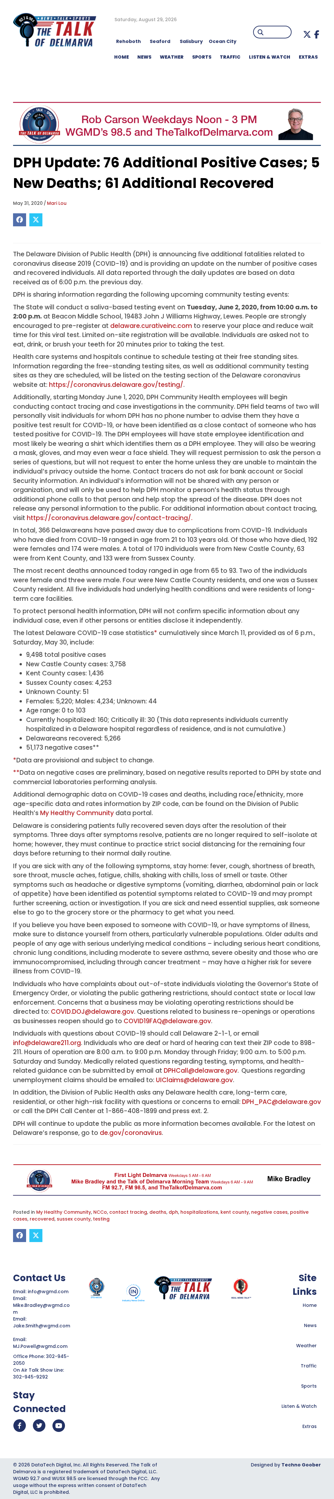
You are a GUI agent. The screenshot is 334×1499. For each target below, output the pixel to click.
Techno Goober (301, 1465)
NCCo (100, 1212)
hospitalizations (199, 1212)
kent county (234, 1212)
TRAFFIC (230, 57)
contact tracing (128, 1212)
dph (173, 1212)
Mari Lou (57, 203)
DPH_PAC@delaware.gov (281, 1101)
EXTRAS (308, 57)
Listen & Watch (299, 1406)
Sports (201, 57)
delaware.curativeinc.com (151, 325)
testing (101, 1219)
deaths (157, 1212)
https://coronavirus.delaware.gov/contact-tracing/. (109, 518)
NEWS (144, 57)
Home (310, 1305)
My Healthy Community (77, 813)
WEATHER (172, 57)
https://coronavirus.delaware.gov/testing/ (116, 384)
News (310, 1325)
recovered (42, 1219)
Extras (309, 1426)
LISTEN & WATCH (269, 57)
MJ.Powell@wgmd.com (41, 1346)
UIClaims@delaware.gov (194, 1080)
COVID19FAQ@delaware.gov (167, 1021)
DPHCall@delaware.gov (200, 1070)
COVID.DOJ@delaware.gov (92, 1011)
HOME (121, 57)
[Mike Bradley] (167, 1179)
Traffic (309, 1366)
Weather (306, 1345)
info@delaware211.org (47, 1043)
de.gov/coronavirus (131, 1132)
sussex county (74, 1219)
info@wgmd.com (49, 1291)
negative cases (269, 1212)
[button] (307, 34)
